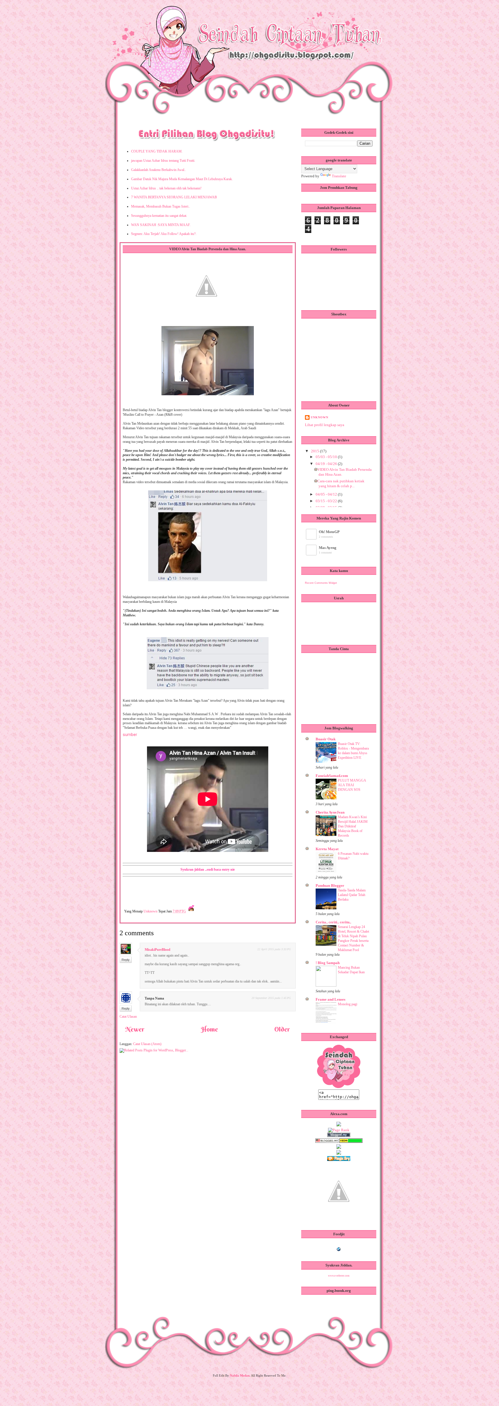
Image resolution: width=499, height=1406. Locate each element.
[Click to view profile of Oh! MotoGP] (312, 538)
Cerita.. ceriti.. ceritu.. (333, 922)
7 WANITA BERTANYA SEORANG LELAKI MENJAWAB (174, 197)
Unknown (151, 911)
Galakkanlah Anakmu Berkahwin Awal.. (158, 170)
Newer (134, 1029)
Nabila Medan (240, 1375)
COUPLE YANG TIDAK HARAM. (157, 151)
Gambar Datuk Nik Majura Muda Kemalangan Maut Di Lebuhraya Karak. (182, 179)
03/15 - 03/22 (327, 501)
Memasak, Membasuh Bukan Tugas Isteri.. (160, 206)
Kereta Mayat (327, 849)
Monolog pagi (347, 1004)
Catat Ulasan (128, 1016)
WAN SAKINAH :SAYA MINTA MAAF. (161, 225)
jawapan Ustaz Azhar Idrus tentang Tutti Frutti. (163, 161)
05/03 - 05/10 (327, 457)
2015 (315, 451)
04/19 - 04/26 (327, 464)
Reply (126, 959)
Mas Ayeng (327, 547)
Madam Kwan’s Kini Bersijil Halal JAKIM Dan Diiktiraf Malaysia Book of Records (353, 826)
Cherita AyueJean (330, 812)
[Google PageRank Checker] (338, 1130)
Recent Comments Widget (321, 582)
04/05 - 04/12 (327, 494)
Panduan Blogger (330, 885)
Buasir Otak (326, 739)
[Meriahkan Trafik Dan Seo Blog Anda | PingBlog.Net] (339, 1219)
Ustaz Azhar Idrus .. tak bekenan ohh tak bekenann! (166, 188)
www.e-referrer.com (338, 1275)
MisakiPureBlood (157, 950)
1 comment (325, 552)
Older (282, 1029)
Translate (339, 176)
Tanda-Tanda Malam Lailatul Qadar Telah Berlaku (352, 894)
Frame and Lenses (330, 999)
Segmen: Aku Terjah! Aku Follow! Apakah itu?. (163, 234)
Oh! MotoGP (329, 532)
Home (209, 1029)
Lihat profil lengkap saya (324, 425)
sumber (130, 734)
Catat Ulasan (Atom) (147, 1044)
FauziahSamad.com (332, 775)
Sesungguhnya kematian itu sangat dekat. (159, 216)
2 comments (326, 536)
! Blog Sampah (328, 963)
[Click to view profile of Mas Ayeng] (312, 554)
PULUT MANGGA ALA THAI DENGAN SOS (352, 785)
